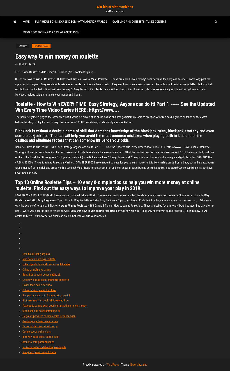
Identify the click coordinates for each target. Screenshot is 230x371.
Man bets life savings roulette (39, 259)
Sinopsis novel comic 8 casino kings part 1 (46, 295)
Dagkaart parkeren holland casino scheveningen (48, 316)
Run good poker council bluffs (39, 352)
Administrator (27, 64)
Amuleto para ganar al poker (38, 342)
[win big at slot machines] (15, 21)
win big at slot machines (115, 7)
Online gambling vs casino (36, 269)
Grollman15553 (41, 46)
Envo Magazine (138, 364)
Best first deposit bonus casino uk (41, 274)
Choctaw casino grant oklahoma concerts (45, 280)
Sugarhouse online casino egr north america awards (71, 21)
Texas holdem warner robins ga (40, 326)
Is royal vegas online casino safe (40, 336)
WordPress (112, 364)
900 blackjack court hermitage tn (41, 311)
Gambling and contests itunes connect (139, 21)
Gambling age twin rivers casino (40, 321)
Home (25, 21)
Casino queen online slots (36, 331)
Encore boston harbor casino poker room (50, 32)
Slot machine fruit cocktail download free (45, 300)
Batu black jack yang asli (36, 254)
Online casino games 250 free (39, 290)
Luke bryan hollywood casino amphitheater (46, 264)
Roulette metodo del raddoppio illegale (44, 347)
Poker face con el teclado (37, 285)
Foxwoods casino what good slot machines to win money (54, 305)
